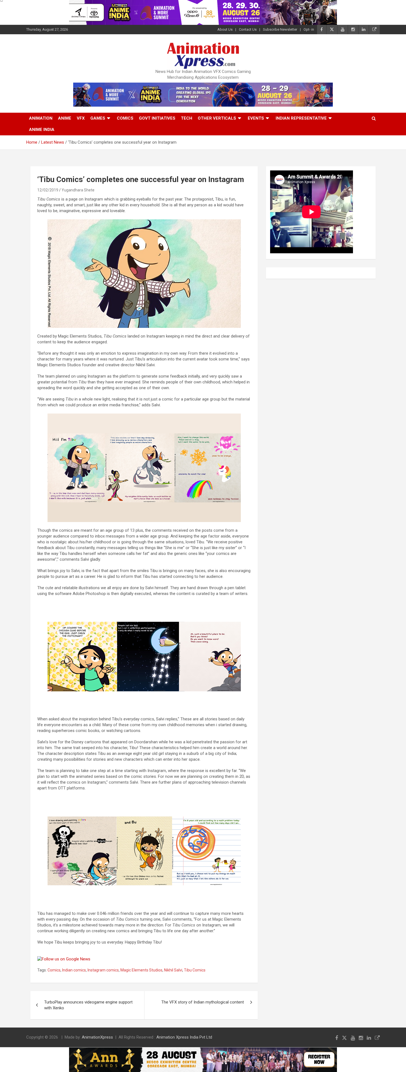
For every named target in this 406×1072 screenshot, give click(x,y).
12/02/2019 (47, 190)
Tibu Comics (194, 970)
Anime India (41, 129)
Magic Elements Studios (141, 970)
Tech (186, 118)
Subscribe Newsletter (280, 29)
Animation (40, 118)
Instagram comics (103, 970)
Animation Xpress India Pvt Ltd (184, 1037)
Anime (64, 118)
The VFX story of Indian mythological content (202, 1002)
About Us (225, 29)
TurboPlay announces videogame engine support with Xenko (88, 1005)
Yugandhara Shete (78, 190)
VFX (81, 118)
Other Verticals (217, 118)
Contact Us (248, 29)
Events (256, 118)
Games (97, 118)
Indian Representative (301, 118)
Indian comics (74, 970)
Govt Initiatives (157, 118)
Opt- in (309, 29)
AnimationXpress (97, 1037)
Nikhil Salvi (173, 970)
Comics (125, 118)
